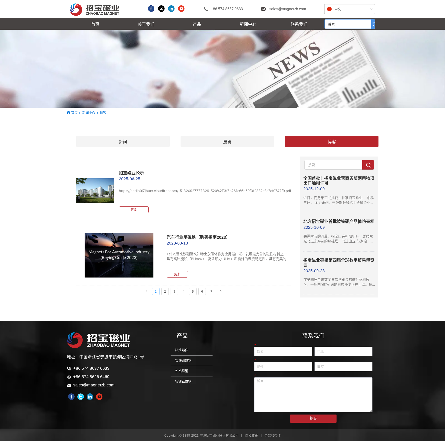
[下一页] (220, 291)
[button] (146, 23)
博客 (103, 112)
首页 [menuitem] (95, 24)
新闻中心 (88, 112)
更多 (133, 210)
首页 (74, 112)
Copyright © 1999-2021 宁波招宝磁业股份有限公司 (201, 435)
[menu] (197, 24)
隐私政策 (251, 435)
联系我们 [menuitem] (299, 24)
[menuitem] (146, 24)
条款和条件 (272, 435)
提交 (313, 418)
